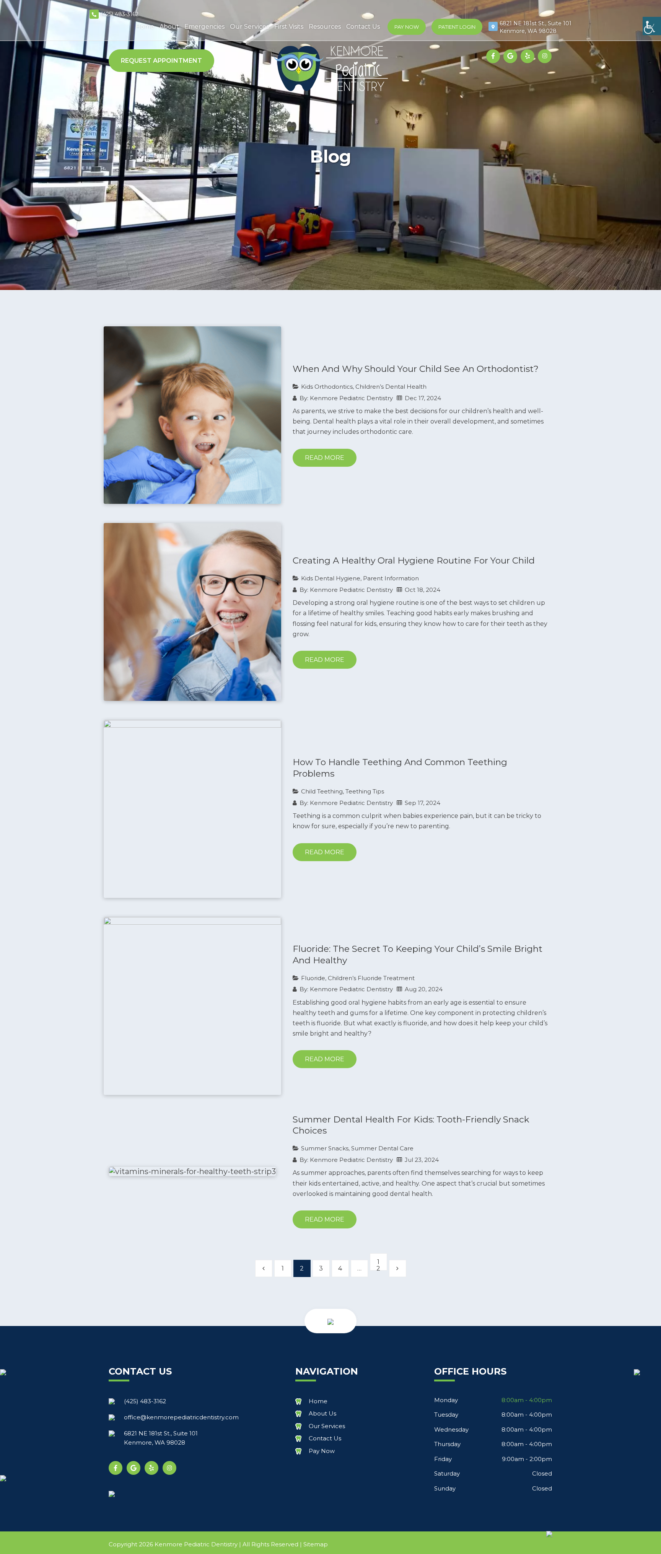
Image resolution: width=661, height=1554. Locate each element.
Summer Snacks (324, 1148)
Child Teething (322, 791)
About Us (322, 1413)
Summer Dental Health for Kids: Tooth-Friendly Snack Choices (411, 1125)
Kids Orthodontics (327, 386)
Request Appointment (161, 60)
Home (144, 26)
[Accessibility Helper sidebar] (652, 26)
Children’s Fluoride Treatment (371, 978)
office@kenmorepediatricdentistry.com (181, 1417)
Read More (324, 457)
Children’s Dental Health (391, 386)
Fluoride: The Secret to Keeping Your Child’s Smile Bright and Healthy (417, 954)
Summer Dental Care (382, 1148)
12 (378, 1264)
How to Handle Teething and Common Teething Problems (400, 768)
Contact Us (363, 26)
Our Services (249, 26)
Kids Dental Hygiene (330, 578)
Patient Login (456, 27)
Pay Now (406, 27)
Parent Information (391, 578)
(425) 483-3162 (119, 14)
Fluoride (313, 978)
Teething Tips (364, 791)
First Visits (288, 26)
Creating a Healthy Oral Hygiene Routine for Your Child (414, 560)
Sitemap (315, 1544)
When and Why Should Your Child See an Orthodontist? (416, 368)
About (169, 26)
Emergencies (204, 26)
